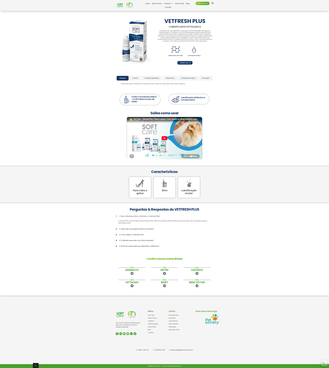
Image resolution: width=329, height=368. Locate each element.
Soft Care (151, 315)
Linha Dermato (174, 315)
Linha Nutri (172, 318)
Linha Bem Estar (174, 330)
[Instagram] (120, 333)
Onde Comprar (153, 324)
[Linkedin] (124, 333)
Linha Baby (172, 327)
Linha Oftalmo (173, 324)
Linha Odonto (173, 321)
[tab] (123, 78)
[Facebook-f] (117, 333)
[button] (212, 3)
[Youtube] (127, 333)
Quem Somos (157, 3)
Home (147, 3)
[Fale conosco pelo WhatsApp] (324, 363)
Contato (168, 7)
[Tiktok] (134, 333)
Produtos (167, 3)
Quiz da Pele (179, 3)
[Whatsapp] (131, 333)
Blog (187, 3)
